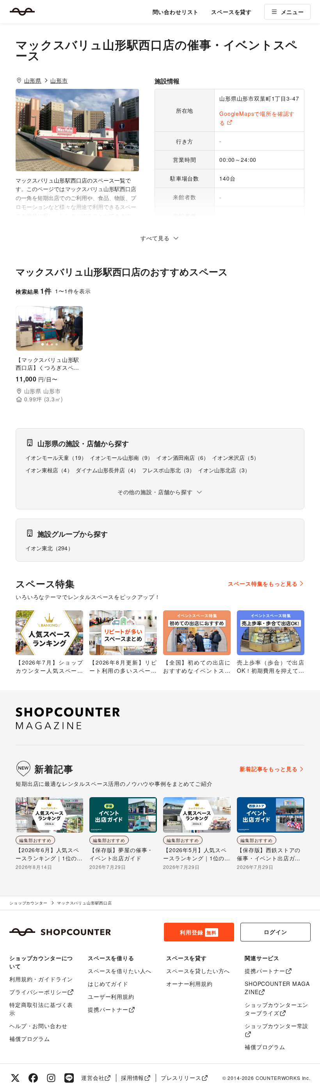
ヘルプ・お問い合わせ (38, 1026)
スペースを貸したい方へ (198, 971)
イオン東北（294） (49, 548)
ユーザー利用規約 (111, 996)
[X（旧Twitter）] (15, 1078)
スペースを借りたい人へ (119, 971)
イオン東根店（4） (49, 470)
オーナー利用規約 (189, 983)
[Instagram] (51, 1078)
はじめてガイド (108, 983)
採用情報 (132, 1077)
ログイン (275, 932)
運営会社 (92, 1077)
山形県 (33, 80)
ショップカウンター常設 (276, 1026)
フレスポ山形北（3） (168, 470)
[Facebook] (33, 1078)
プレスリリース (181, 1077)
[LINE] (69, 1078)
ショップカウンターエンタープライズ (276, 1009)
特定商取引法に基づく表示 (41, 1009)
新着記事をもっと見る (268, 769)
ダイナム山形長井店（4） (107, 470)
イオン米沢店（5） (235, 457)
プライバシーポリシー (38, 992)
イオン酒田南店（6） (182, 457)
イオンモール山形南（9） (121, 457)
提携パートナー (108, 1009)
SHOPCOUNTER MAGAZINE (277, 988)
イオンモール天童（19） (56, 457)
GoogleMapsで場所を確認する (257, 118)
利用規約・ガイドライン (41, 979)
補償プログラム (29, 1038)
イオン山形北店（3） (224, 470)
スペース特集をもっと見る (262, 583)
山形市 (59, 80)
